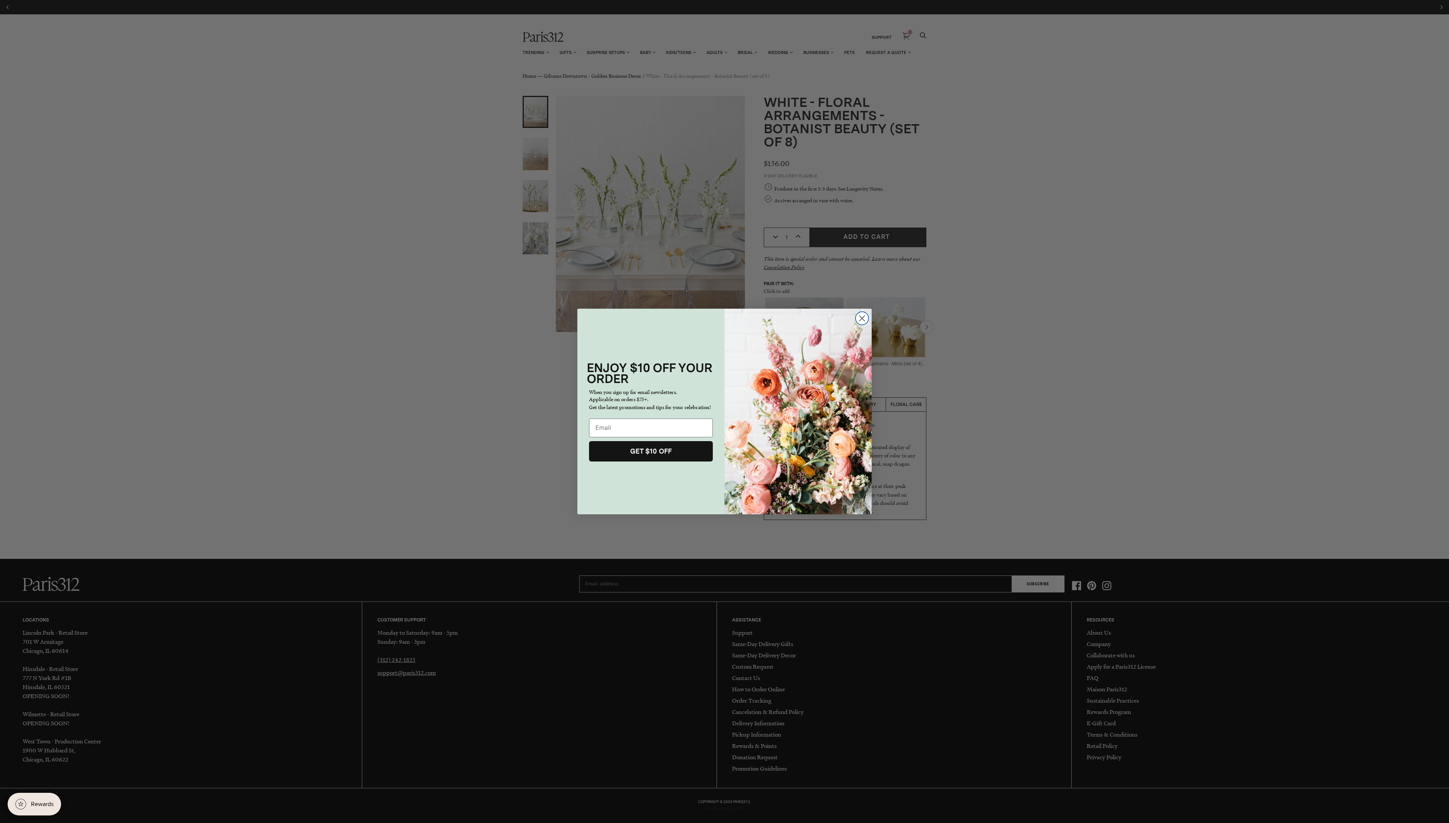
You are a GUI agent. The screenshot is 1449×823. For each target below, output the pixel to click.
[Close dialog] (862, 318)
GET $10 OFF (651, 451)
